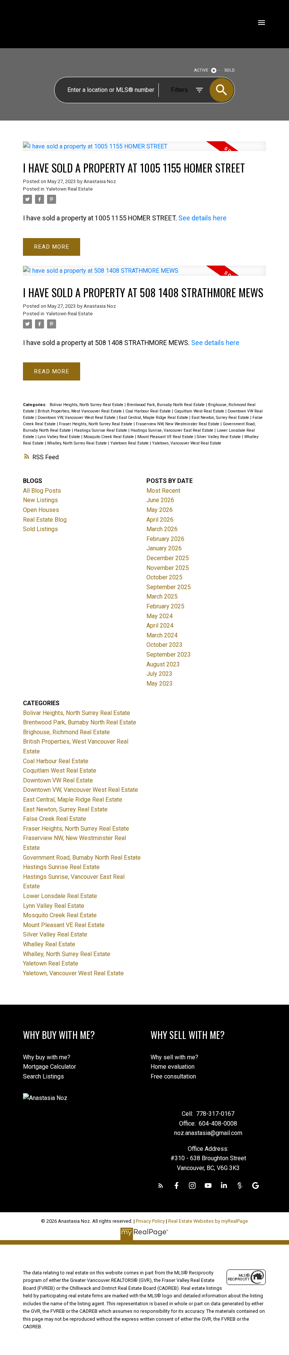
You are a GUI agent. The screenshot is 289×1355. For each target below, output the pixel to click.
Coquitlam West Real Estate (199, 411)
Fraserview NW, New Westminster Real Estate (178, 424)
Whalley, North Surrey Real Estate (77, 443)
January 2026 (164, 548)
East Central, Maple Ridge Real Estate (154, 417)
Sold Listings (40, 529)
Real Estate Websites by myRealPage (208, 1221)
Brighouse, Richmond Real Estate (66, 732)
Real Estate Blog (45, 519)
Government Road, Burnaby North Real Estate (82, 857)
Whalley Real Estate (49, 944)
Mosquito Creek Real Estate (109, 436)
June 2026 (160, 500)
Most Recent (163, 490)
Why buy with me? (46, 1057)
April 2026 (159, 519)
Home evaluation (173, 1066)
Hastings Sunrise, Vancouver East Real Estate (172, 430)
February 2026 (165, 538)
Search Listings (43, 1076)
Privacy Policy (150, 1221)
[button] (160, 1185)
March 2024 (162, 635)
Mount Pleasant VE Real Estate (166, 436)
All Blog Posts (42, 490)
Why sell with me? (174, 1057)
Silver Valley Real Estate (219, 436)
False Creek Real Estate (54, 818)
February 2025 (165, 606)
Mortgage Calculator (49, 1066)
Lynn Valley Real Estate (59, 436)
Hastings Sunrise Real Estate (101, 430)
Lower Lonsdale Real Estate (60, 896)
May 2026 (159, 509)
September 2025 (168, 587)
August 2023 (163, 664)
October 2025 (164, 577)
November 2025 (167, 567)
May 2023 (159, 683)
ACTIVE (201, 70)
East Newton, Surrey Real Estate (221, 417)
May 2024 (159, 616)
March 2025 (162, 596)
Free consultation (173, 1076)
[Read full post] (144, 150)
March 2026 (162, 529)
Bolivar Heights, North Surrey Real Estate (87, 404)
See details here (202, 218)
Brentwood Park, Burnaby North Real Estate (166, 404)
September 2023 (168, 654)
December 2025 (167, 558)
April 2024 (159, 625)
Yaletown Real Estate (69, 189)
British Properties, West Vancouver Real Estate (80, 411)
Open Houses (41, 509)
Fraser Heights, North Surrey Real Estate (96, 424)
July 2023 (159, 673)
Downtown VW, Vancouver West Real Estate (77, 417)
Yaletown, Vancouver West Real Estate (186, 443)
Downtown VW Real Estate (58, 780)
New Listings (40, 500)
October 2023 (164, 644)
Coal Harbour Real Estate (148, 411)
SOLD (230, 70)
